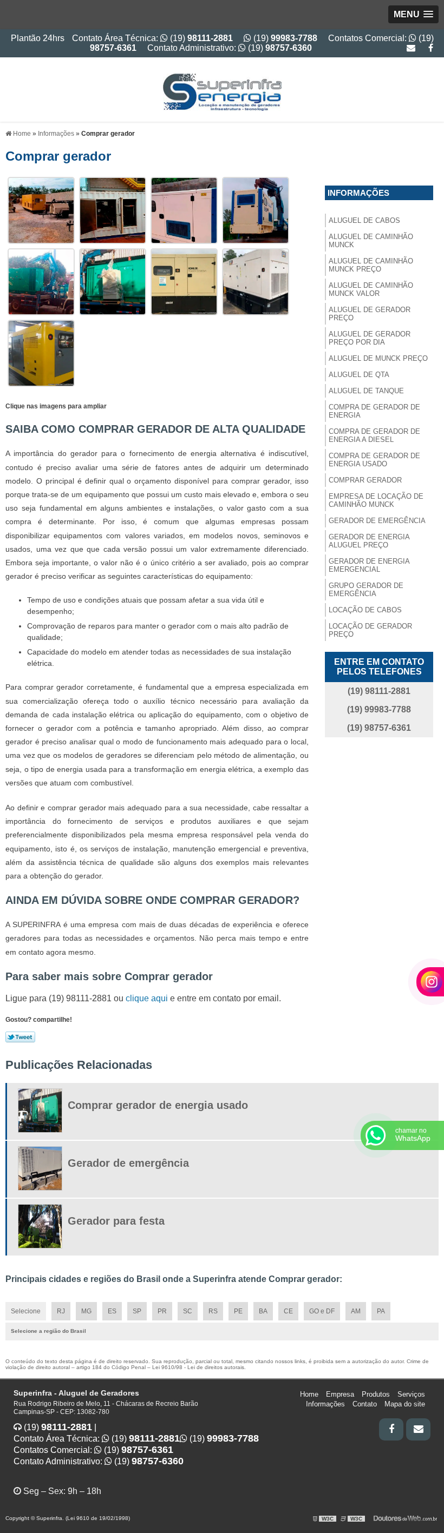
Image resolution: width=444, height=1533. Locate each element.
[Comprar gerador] (41, 209)
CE (288, 1311)
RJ (61, 1311)
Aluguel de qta (359, 375)
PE (238, 1311)
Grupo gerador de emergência (366, 590)
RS (213, 1311)
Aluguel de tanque (366, 391)
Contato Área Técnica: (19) (152, 38)
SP (137, 1311)
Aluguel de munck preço (378, 358)
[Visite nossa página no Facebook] (430, 47)
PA (381, 1311)
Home (309, 1394)
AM (356, 1311)
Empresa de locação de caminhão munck (376, 500)
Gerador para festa (116, 1221)
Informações (358, 192)
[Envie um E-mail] (411, 47)
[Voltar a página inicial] (222, 89)
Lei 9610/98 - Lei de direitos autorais (198, 1367)
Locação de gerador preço (370, 630)
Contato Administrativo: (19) (229, 47)
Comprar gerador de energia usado (158, 1105)
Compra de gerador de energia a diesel (374, 435)
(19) (284, 38)
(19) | (59, 1427)
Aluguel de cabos (364, 220)
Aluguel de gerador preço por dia (369, 338)
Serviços (411, 1394)
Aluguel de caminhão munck (371, 241)
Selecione (26, 1311)
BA (263, 1311)
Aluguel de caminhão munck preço (371, 265)
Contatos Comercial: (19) (93, 1450)
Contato (364, 1404)
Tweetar (20, 1037)
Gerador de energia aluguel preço (369, 541)
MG (86, 1311)
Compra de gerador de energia (374, 411)
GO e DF (322, 1311)
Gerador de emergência (377, 521)
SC (187, 1311)
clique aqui (147, 998)
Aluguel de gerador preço (369, 314)
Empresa (340, 1394)
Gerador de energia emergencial (369, 565)
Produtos (376, 1394)
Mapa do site (404, 1404)
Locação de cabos (365, 610)
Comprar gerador (365, 480)
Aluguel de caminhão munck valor (371, 289)
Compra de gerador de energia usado (374, 460)
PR (162, 1311)
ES (112, 1311)
